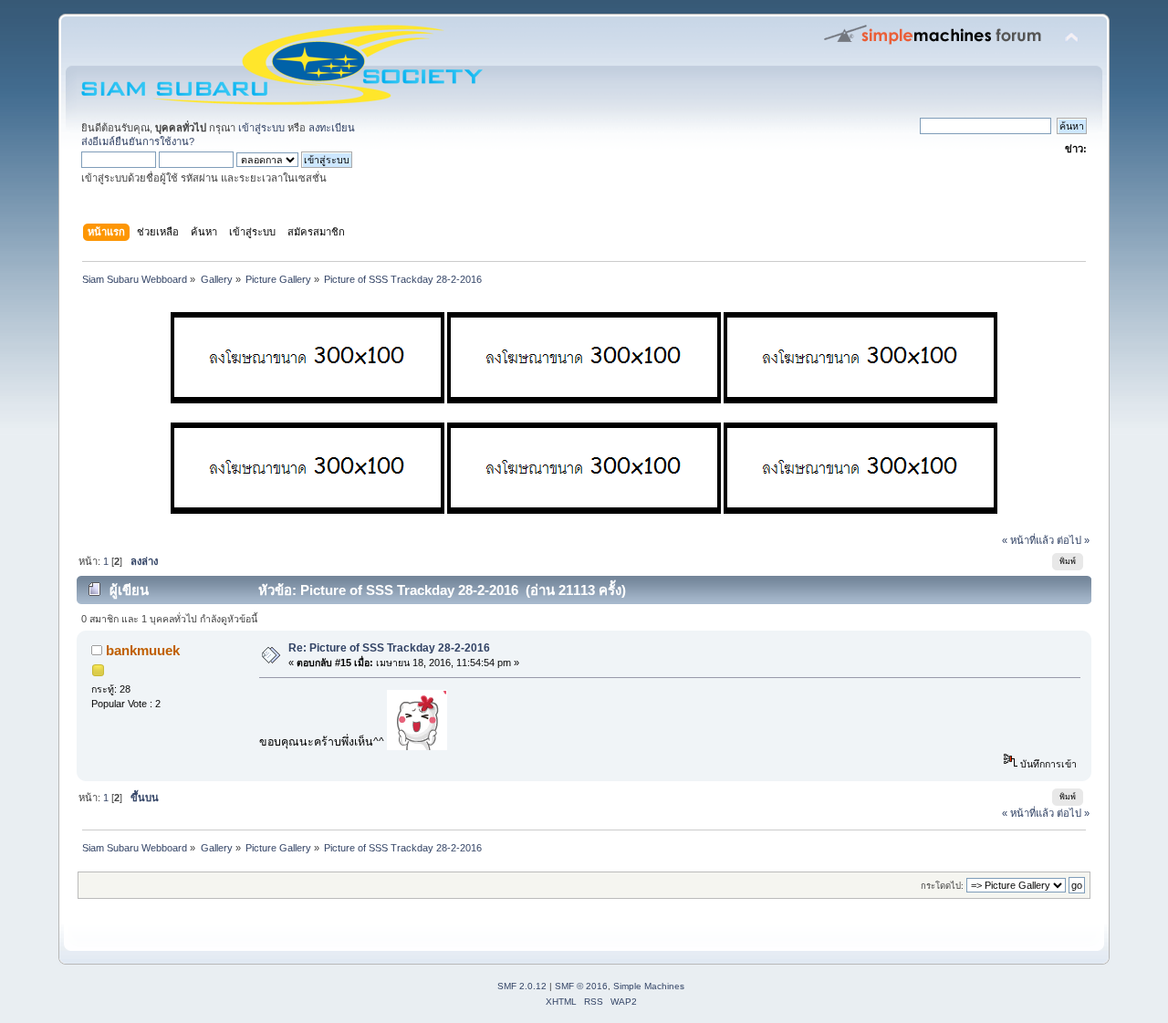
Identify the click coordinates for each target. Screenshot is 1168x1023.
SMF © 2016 (581, 986)
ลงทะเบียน (331, 127)
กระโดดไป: (942, 886)
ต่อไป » (1073, 540)
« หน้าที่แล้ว (1028, 540)
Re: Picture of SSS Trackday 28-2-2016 (389, 648)
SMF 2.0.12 (522, 986)
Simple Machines (648, 986)
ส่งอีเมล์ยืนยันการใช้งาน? (137, 141)
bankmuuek (143, 650)
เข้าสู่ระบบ (261, 127)
